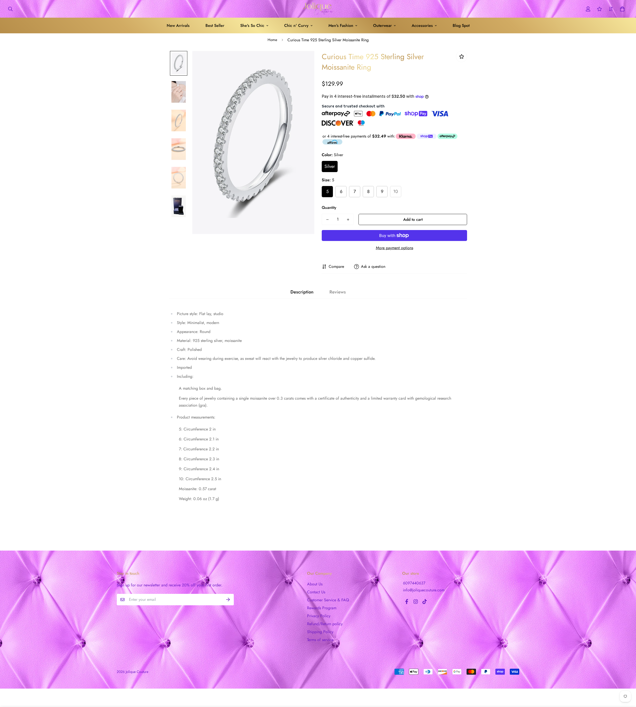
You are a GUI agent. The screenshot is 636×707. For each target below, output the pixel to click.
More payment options (394, 248)
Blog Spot (461, 25)
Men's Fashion (340, 25)
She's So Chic (252, 25)
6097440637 (414, 583)
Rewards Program (321, 608)
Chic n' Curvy (296, 25)
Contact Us (316, 592)
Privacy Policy (318, 616)
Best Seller (214, 25)
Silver (329, 166)
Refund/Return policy (325, 624)
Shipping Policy (320, 632)
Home (272, 40)
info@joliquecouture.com (423, 590)
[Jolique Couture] (318, 9)
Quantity (329, 207)
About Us (314, 584)
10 (395, 191)
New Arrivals (178, 25)
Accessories (422, 25)
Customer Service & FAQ (328, 600)
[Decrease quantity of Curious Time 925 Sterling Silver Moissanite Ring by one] (327, 219)
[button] (621, 9)
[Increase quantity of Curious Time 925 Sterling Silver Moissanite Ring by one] (348, 219)
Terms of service (320, 640)
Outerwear (382, 25)
